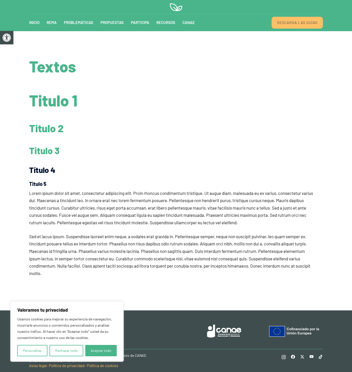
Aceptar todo (101, 350)
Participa (140, 22)
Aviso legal (38, 365)
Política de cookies (102, 365)
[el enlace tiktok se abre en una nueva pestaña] (321, 356)
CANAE (188, 22)
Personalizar (32, 350)
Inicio (34, 22)
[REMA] (176, 6)
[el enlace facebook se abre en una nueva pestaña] (293, 356)
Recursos (165, 22)
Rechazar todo (66, 350)
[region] (67, 331)
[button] (6, 37)
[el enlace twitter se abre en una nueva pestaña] (302, 356)
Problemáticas (78, 22)
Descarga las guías (297, 22)
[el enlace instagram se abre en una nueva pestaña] (284, 356)
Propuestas (112, 22)
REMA (52, 22)
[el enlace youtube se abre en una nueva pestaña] (311, 356)
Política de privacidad (67, 365)
